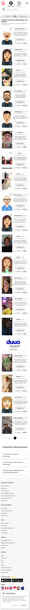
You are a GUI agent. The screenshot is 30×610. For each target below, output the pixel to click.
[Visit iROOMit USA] (2, 589)
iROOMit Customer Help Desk (8, 542)
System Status (4, 545)
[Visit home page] (3, 3)
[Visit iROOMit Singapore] (14, 589)
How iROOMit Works (6, 540)
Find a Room (4, 488)
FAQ (2, 562)
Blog (2, 560)
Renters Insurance (5, 490)
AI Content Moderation (6, 570)
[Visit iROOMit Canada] (6, 589)
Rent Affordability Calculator (7, 493)
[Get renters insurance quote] (14, 345)
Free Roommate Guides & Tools (8, 495)
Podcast (3, 565)
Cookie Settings (4, 532)
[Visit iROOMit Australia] (22, 589)
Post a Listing (4, 508)
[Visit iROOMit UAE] (18, 589)
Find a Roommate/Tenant (7, 510)
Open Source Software (6, 567)
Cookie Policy (4, 530)
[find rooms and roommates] (15, 3)
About (2, 555)
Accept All (23, 605)
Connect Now (20, 39)
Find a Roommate (5, 486)
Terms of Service (4, 523)
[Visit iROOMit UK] (10, 589)
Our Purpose (4, 557)
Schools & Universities (6, 498)
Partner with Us (4, 572)
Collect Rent (4, 513)
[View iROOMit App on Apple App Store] (6, 581)
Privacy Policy (4, 525)
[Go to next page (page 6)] (25, 438)
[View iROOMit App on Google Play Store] (17, 581)
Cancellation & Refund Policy (7, 528)
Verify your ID (4, 500)
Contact (3, 547)
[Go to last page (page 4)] (5, 438)
